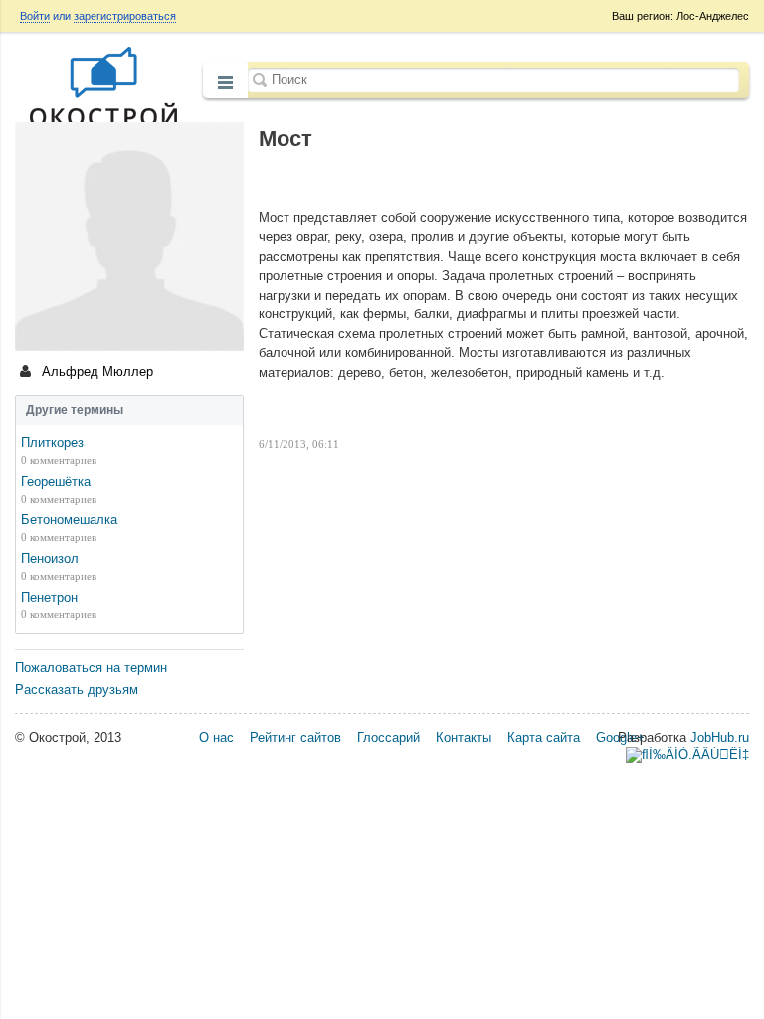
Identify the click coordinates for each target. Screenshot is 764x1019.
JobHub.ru (719, 737)
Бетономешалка (69, 519)
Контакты (463, 737)
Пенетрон (49, 597)
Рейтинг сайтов (295, 737)
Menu (225, 82)
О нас (216, 737)
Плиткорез (52, 442)
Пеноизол (50, 558)
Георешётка (56, 481)
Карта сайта (543, 737)
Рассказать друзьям (76, 689)
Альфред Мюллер (95, 371)
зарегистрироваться (125, 16)
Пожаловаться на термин (91, 667)
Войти (35, 16)
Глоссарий (388, 737)
